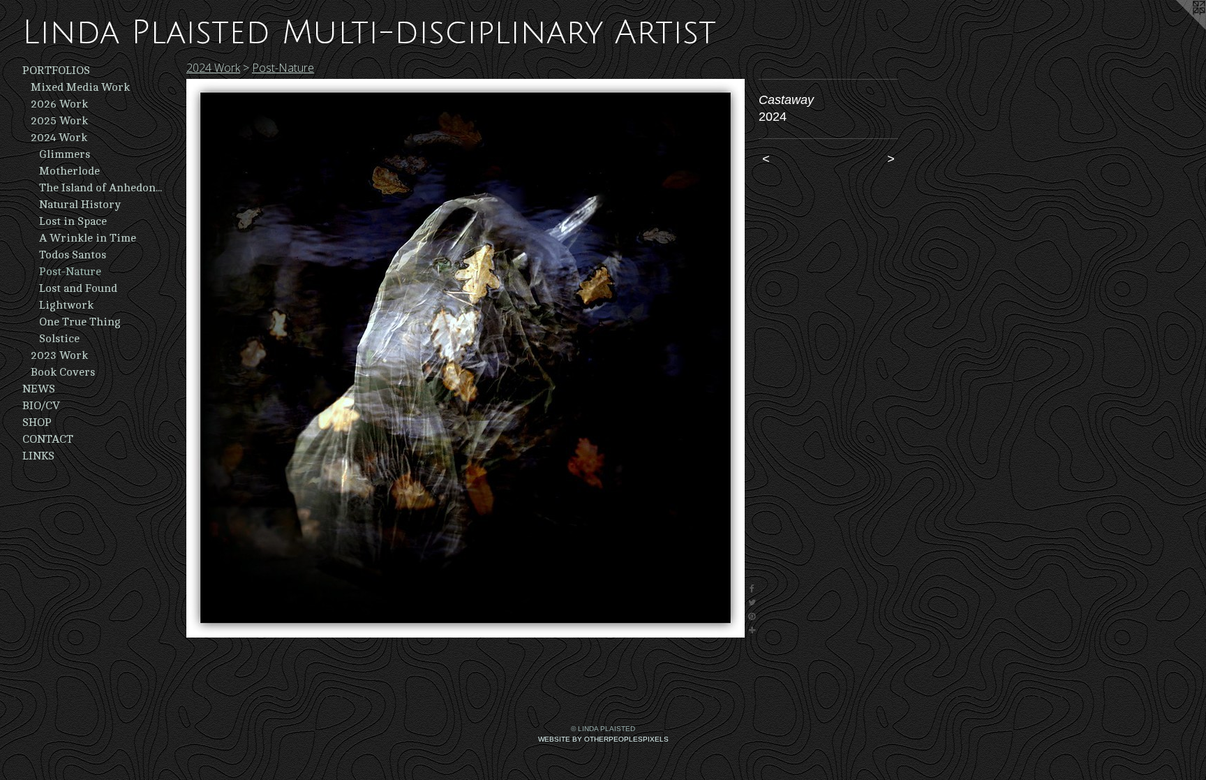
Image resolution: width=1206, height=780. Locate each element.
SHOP (37, 422)
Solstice (59, 338)
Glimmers (64, 154)
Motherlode (69, 171)
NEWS (38, 389)
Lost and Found (78, 288)
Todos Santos (72, 255)
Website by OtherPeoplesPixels (603, 739)
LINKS (38, 456)
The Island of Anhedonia (100, 188)
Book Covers (63, 372)
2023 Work (59, 355)
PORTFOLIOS (56, 70)
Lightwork (66, 305)
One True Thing (80, 322)
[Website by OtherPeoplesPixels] (1178, 28)
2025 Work (59, 121)
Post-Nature (70, 271)
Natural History (80, 204)
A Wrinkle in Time (87, 238)
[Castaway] (465, 358)
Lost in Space (73, 221)
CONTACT (47, 439)
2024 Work (59, 137)
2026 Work (59, 104)
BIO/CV (41, 405)
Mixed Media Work (80, 87)
